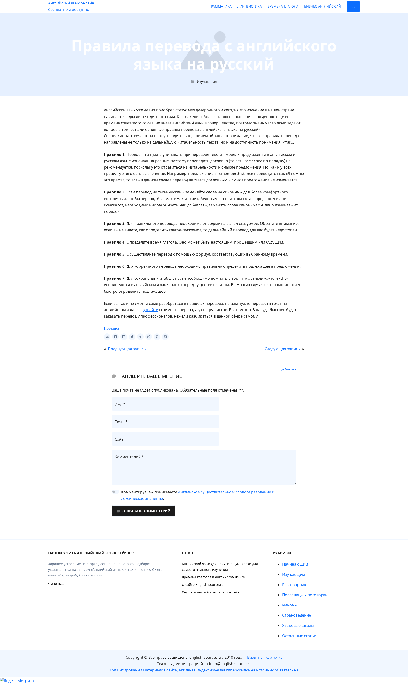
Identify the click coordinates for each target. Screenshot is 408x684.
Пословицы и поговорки (304, 594)
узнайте (150, 309)
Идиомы (290, 605)
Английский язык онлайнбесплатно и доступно (71, 6)
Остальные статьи (299, 635)
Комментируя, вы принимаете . (197, 495)
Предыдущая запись (127, 348)
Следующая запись (282, 348)
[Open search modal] (353, 6)
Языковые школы (298, 625)
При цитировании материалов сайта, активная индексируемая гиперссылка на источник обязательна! (204, 670)
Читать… (56, 584)
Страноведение (296, 615)
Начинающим (295, 564)
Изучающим (207, 81)
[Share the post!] (107, 336)
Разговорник (294, 584)
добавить (288, 369)
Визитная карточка (265, 657)
